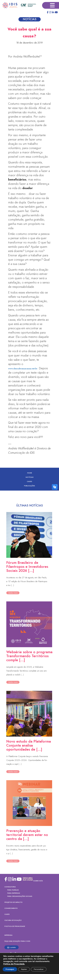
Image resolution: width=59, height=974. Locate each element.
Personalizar (39, 969)
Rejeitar (24, 969)
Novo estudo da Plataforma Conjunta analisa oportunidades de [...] (28, 745)
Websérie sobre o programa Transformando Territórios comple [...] (29, 655)
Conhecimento (11, 908)
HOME (29, 473)
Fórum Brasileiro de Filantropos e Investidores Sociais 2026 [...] (27, 566)
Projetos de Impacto (13, 902)
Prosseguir (10, 969)
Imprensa (8, 935)
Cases (29, 481)
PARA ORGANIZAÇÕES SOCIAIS (19, 896)
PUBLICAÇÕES (29, 486)
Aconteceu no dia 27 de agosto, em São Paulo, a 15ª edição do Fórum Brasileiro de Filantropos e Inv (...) (26, 581)
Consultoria (10, 887)
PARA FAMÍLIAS (13, 890)
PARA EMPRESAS (13, 893)
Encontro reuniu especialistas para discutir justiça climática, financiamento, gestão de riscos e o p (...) (26, 849)
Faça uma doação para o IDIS (17, 941)
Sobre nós (38, 881)
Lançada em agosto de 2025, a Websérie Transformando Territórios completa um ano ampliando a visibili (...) (26, 670)
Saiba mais (12, 592)
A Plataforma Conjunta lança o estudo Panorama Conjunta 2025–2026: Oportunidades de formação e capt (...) (27, 760)
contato (13, 947)
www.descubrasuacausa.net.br (22, 368)
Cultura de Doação (13, 920)
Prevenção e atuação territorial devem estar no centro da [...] (27, 834)
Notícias (30, 477)
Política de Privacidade (14, 926)
